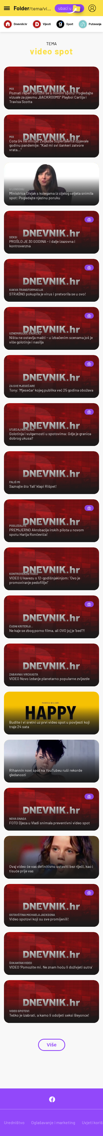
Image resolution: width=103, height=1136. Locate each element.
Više (52, 1044)
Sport (69, 24)
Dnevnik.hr (20, 24)
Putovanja (95, 24)
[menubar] (93, 8)
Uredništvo (14, 1122)
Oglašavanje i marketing (53, 1122)
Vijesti (47, 24)
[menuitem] (93, 8)
